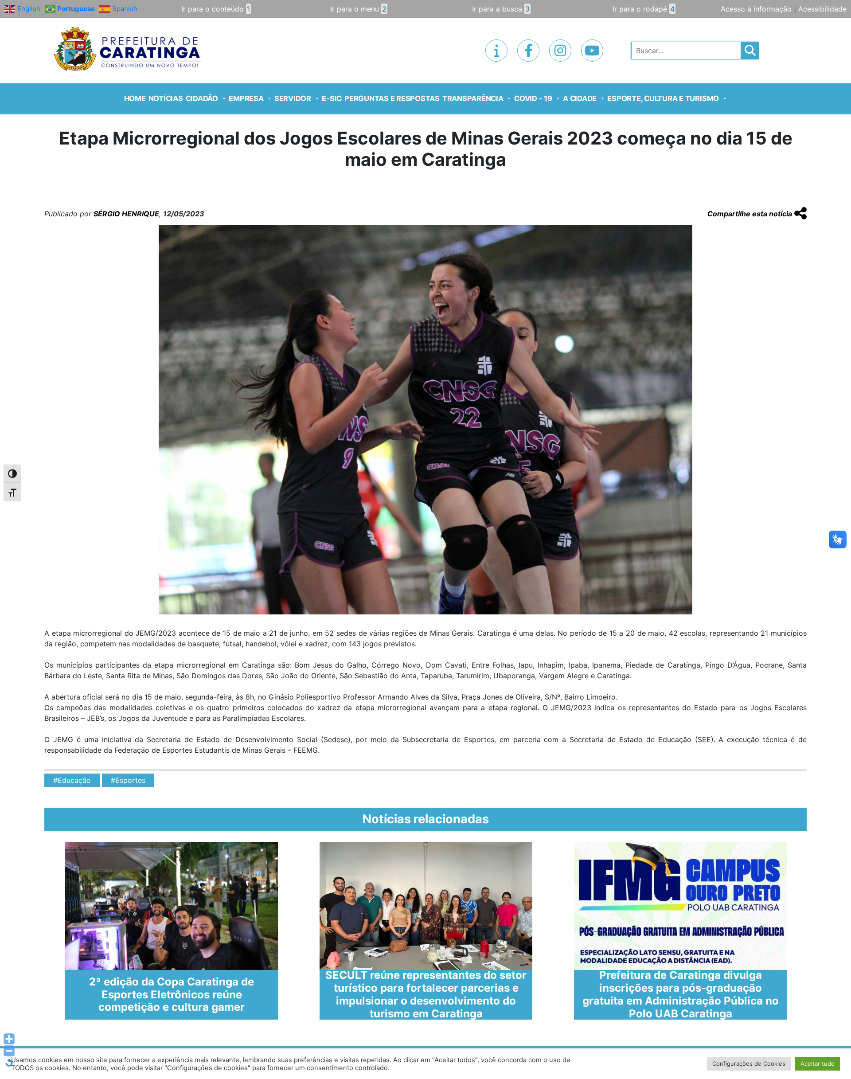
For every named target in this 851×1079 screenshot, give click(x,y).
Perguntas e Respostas (392, 98)
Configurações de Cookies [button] (748, 1063)
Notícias (165, 98)
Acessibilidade (822, 8)
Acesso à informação (756, 8)
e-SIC (332, 98)
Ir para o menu (358, 8)
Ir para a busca (501, 8)
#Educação (72, 780)
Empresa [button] (246, 98)
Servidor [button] (292, 98)
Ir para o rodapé (644, 8)
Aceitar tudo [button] (817, 1063)
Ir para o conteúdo (215, 8)
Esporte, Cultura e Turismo (663, 98)
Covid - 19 (533, 98)
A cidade (580, 98)
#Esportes (128, 780)
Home (135, 98)
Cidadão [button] (202, 98)
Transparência (473, 98)
